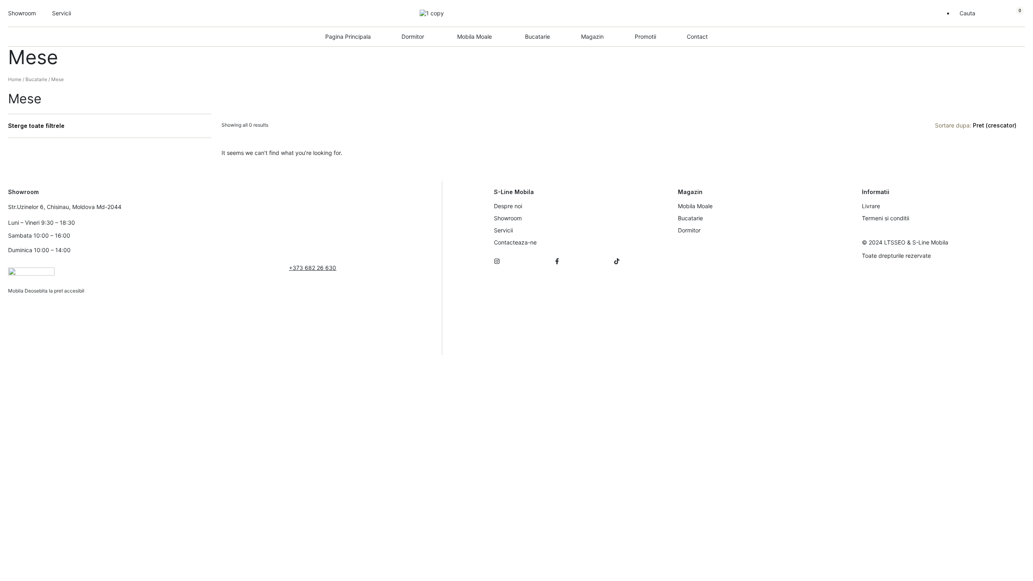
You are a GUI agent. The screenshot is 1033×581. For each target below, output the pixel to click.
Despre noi (508, 206)
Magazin (592, 36)
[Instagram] (497, 261)
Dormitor (689, 230)
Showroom (508, 218)
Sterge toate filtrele (36, 126)
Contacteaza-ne (515, 242)
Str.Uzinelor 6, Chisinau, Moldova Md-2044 (64, 206)
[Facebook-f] (557, 261)
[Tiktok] (617, 261)
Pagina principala (348, 36)
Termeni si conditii (885, 218)
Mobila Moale (695, 206)
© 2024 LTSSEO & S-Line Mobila (905, 242)
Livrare (871, 206)
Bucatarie (537, 36)
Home (14, 79)
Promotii (645, 36)
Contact (697, 36)
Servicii (503, 230)
